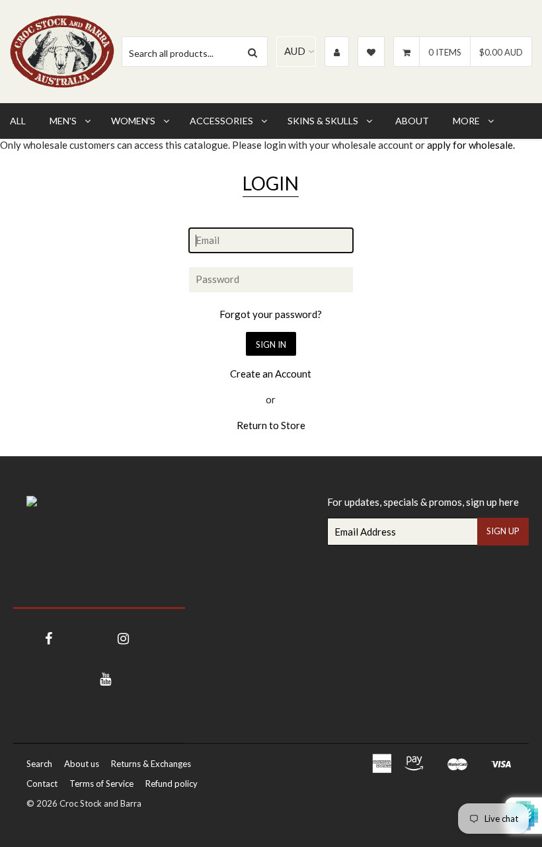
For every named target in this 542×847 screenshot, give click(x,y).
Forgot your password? (270, 314)
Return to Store (271, 425)
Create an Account (270, 374)
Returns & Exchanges (151, 763)
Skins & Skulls (323, 120)
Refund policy (171, 783)
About (412, 120)
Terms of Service (101, 783)
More (466, 120)
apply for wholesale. (471, 145)
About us (81, 763)
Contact (42, 783)
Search (39, 763)
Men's (63, 120)
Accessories (221, 120)
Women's (133, 120)
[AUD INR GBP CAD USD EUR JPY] (296, 51)
